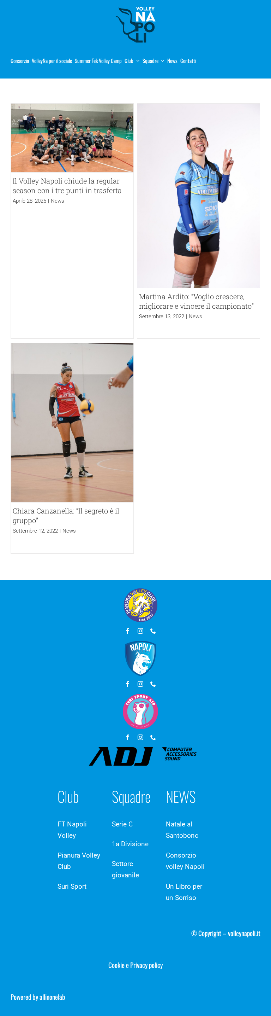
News (57, 201)
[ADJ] (143, 751)
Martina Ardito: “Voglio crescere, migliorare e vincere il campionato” (196, 301)
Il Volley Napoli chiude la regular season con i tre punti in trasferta (67, 185)
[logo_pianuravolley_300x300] (140, 591)
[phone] (153, 631)
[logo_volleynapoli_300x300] (140, 644)
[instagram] (140, 631)
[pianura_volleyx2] (135, 7)
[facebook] (128, 631)
